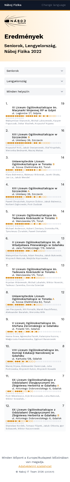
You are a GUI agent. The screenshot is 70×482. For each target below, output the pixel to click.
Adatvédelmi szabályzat (35, 466)
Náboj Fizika (12, 5)
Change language (54, 5)
